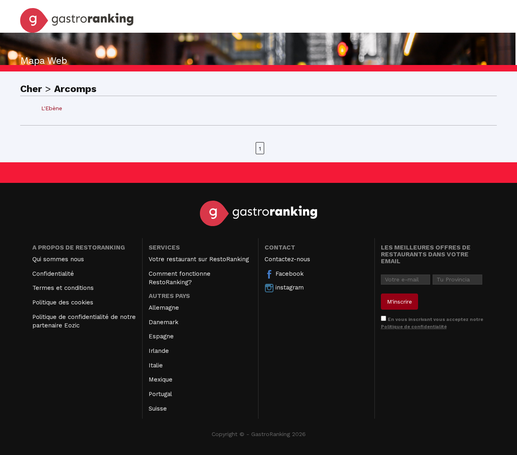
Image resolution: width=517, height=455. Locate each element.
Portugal (160, 394)
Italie (156, 365)
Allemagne (164, 307)
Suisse (158, 408)
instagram (288, 287)
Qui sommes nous (58, 259)
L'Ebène (51, 108)
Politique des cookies (62, 302)
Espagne (161, 336)
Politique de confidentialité (414, 326)
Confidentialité (53, 273)
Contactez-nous (287, 259)
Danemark (164, 322)
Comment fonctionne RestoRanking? (179, 278)
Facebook (288, 273)
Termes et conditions (63, 287)
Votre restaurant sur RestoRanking (199, 259)
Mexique (160, 379)
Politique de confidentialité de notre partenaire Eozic (84, 321)
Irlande (159, 350)
